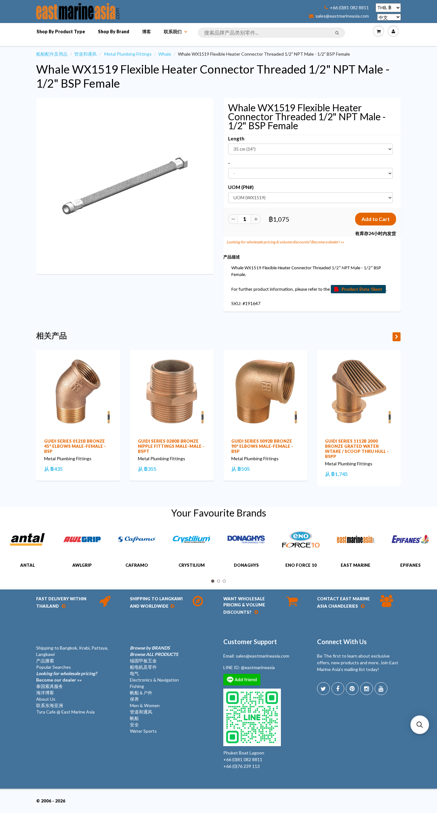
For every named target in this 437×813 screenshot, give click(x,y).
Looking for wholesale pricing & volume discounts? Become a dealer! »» (285, 242)
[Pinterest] (352, 688)
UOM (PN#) (241, 187)
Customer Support (250, 641)
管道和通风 (85, 54)
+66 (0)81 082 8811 (349, 7)
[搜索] (337, 33)
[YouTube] (381, 688)
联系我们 (173, 31)
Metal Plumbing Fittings (128, 54)
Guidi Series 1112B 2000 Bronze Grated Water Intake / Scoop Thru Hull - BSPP (357, 448)
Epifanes (410, 565)
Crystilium (192, 565)
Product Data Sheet (361, 289)
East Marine (355, 565)
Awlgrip (82, 565)
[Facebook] (337, 688)
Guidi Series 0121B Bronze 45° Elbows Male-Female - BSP (75, 446)
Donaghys (246, 565)
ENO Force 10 (301, 565)
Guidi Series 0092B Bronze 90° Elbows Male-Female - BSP (262, 446)
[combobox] (271, 32)
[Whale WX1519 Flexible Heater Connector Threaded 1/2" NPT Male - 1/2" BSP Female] (125, 185)
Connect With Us (342, 641)
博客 (146, 31)
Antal (27, 565)
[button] (419, 724)
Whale (164, 54)
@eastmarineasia (258, 667)
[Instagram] (366, 688)
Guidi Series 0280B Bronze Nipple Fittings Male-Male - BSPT (171, 446)
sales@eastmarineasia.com (342, 16)
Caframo (136, 565)
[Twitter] (323, 688)
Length (236, 138)
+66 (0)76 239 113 (241, 766)
